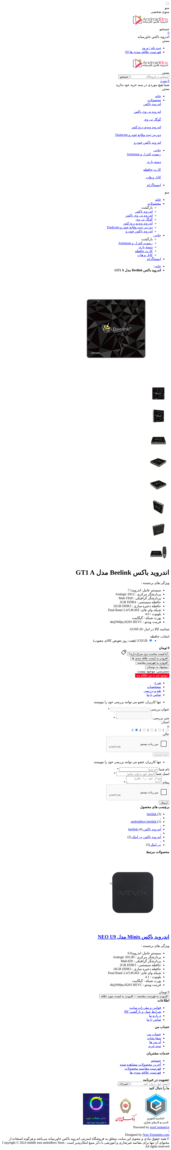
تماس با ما (154, 694)
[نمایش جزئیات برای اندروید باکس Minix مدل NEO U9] (131, 927)
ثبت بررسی (161, 754)
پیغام (166, 782)
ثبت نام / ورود (151, 48)
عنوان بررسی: (159, 709)
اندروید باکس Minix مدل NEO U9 (133, 936)
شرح (157, 683)
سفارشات (154, 1038)
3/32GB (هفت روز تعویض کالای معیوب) (120, 640)
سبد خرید (154, 1046)
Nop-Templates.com (156, 1134)
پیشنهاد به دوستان (157, 667)
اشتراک (123, 1083)
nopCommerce (159, 1127)
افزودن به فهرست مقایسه (152, 662)
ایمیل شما (162, 773)
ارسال (164, 802)
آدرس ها (155, 1042)
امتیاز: (165, 722)
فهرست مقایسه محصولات (142, 1068)
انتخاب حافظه (159, 636)
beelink (152, 814)
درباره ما (155, 1015)
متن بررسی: (160, 718)
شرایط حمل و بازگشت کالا (142, 1011)
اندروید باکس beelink (144, 829)
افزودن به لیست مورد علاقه (117, 996)
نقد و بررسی (152, 691)
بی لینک (155, 844)
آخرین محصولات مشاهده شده (140, 1064)
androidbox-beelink (144, 821)
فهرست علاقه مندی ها (145, 1072)
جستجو (124, 76)
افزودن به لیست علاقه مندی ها (150, 658)
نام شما (164, 769)
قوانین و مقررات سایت (145, 1007)
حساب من (154, 1034)
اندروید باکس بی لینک (146, 837)
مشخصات (154, 687)
